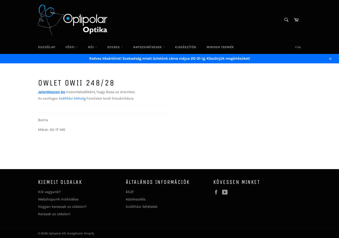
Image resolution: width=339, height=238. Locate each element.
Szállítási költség (72, 98)
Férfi (70, 47)
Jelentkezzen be (51, 92)
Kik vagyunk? (49, 192)
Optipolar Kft (57, 233)
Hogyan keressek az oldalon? (62, 206)
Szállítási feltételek (142, 206)
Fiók (298, 47)
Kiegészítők (185, 47)
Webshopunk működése (58, 199)
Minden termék (220, 47)
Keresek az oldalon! (54, 214)
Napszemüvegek (148, 47)
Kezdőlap (46, 47)
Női (91, 47)
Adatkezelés (136, 199)
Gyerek (114, 47)
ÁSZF (130, 192)
